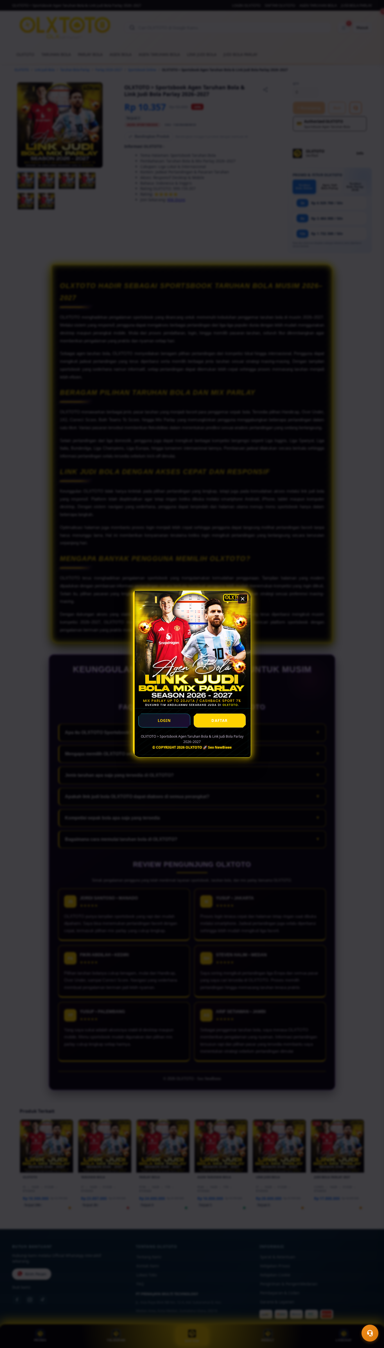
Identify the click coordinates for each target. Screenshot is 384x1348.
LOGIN (164, 720)
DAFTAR (219, 720)
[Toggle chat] (370, 1333)
